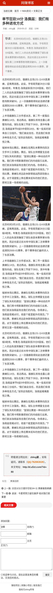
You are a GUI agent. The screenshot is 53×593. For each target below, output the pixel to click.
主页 (29, 540)
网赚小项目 (26, 585)
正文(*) (4, 545)
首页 (16, 11)
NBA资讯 (26, 11)
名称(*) (30, 526)
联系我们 (37, 585)
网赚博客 (27, 3)
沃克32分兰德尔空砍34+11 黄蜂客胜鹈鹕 (31, 488)
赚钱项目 (15, 585)
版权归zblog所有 (26, 589)
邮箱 (29, 533)
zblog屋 (34, 457)
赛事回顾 (14, 481)
